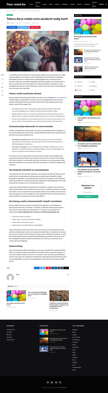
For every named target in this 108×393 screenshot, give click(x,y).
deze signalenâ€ (61, 97)
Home (31, 4)
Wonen (101, 4)
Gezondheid (75, 347)
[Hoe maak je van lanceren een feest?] (16, 295)
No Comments (27, 23)
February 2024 (10, 339)
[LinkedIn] (2, 87)
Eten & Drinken (76, 337)
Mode (51, 4)
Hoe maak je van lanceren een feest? (16, 304)
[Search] (106, 4)
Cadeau (72, 4)
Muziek (74, 355)
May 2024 (9, 334)
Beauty (57, 4)
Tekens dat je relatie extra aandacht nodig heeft (91, 67)
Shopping (65, 4)
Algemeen (9, 14)
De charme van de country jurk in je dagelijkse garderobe (92, 50)
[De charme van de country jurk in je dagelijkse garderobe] (78, 52)
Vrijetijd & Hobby (38, 4)
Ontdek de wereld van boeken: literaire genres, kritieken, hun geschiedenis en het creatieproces (58, 305)
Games (74, 344)
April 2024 (9, 337)
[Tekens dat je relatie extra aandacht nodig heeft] (38, 51)
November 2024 (11, 329)
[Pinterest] (2, 91)
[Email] (2, 95)
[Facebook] (2, 79)
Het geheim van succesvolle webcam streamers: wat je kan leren (92, 59)
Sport (73, 365)
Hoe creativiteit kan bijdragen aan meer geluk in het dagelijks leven (37, 294)
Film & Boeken (76, 339)
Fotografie (75, 342)
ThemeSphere (62, 387)
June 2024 (9, 332)
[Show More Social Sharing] (42, 27)
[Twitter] (2, 83)
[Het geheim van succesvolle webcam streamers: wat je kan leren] (78, 60)
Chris (12, 23)
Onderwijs (74, 357)
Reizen (45, 4)
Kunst (76, 166)
